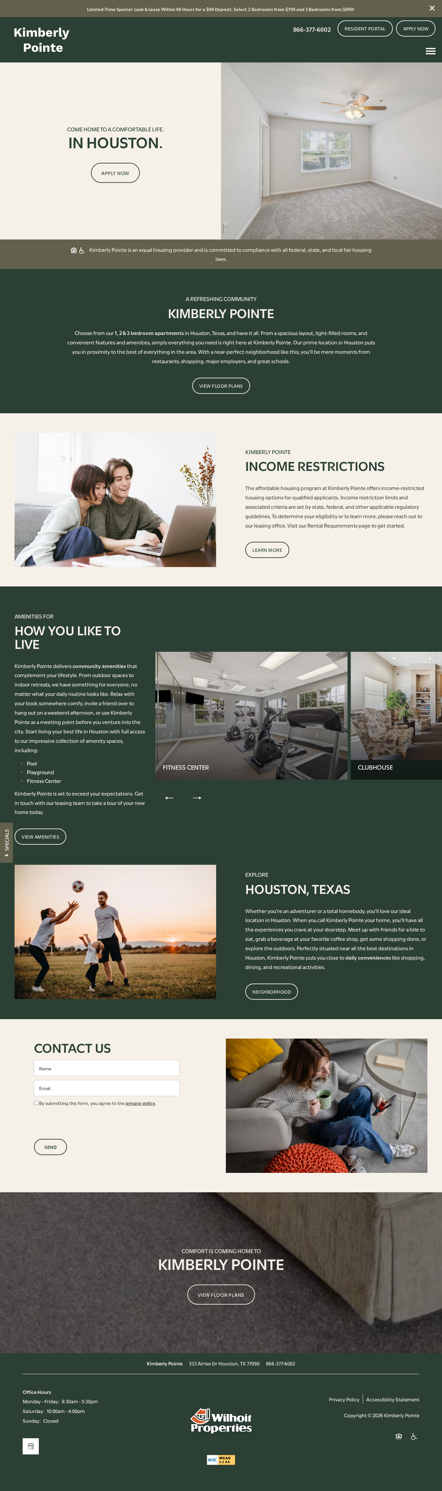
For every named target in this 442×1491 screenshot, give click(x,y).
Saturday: (33, 1410)
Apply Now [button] (115, 172)
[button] (432, 8)
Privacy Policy (344, 1399)
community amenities (99, 665)
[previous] (169, 797)
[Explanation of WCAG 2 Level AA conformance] (221, 1459)
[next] (197, 797)
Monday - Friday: (41, 1401)
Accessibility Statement (392, 1399)
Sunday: (32, 1420)
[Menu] (431, 51)
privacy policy (140, 1102)
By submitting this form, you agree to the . (98, 1102)
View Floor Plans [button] (221, 1294)
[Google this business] (31, 1446)
